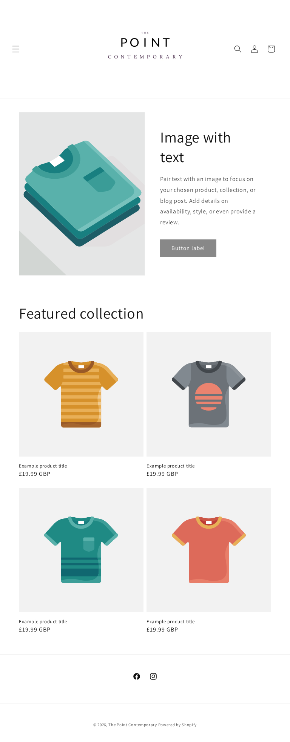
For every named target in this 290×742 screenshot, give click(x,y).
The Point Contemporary (133, 724)
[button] (16, 49)
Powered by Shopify (177, 724)
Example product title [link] (43, 466)
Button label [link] (188, 247)
